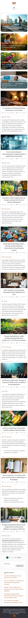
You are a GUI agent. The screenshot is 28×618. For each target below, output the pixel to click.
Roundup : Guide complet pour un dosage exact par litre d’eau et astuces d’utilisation (14, 200)
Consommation (6, 208)
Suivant (19, 557)
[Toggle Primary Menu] (14, 7)
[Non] (26, 612)
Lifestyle (5, 301)
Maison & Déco (5, 24)
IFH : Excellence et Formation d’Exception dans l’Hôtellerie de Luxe (14, 292)
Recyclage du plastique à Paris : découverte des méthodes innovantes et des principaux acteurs (13, 595)
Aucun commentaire (21, 113)
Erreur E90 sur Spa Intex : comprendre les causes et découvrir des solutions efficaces (13, 84)
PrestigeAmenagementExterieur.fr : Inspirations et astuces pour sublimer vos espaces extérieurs (14, 527)
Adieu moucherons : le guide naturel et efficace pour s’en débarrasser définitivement (13, 46)
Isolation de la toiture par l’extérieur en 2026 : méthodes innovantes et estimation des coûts (12, 27)
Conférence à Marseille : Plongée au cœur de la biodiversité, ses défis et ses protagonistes (14, 382)
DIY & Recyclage (5, 43)
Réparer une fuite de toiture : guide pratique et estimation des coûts (12, 65)
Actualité (5, 391)
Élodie (13, 112)
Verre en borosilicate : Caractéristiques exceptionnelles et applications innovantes (14, 154)
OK (14, 615)
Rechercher (7, 563)
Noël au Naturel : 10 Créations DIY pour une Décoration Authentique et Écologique (14, 477)
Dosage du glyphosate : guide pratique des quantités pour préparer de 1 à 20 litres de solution (14, 338)
